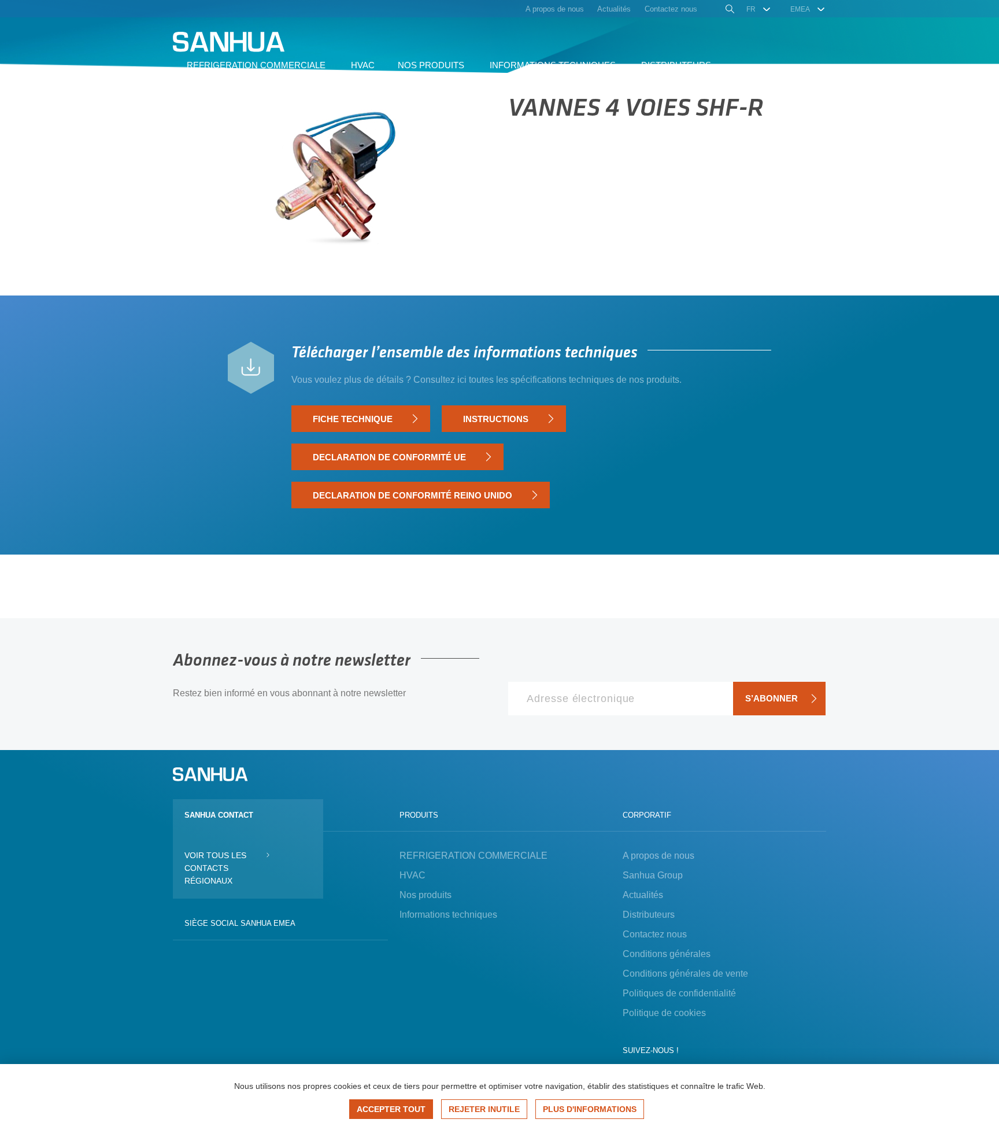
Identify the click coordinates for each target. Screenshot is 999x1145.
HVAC (412, 875)
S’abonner (771, 698)
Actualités (643, 895)
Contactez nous (655, 934)
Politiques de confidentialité (679, 993)
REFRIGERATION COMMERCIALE (473, 855)
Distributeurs (649, 914)
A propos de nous (658, 855)
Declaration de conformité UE (389, 457)
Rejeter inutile (484, 1109)
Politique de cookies (664, 1013)
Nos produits (425, 895)
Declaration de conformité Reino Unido (412, 495)
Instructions (495, 419)
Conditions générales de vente (685, 973)
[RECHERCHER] (728, 10)
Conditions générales (667, 954)
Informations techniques (448, 914)
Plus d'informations (590, 1109)
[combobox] (759, 9)
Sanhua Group (653, 875)
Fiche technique (353, 419)
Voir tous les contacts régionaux (215, 868)
